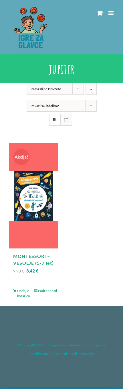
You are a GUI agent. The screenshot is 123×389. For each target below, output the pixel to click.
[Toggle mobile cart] (100, 13)
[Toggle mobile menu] (111, 13)
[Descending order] (91, 89)
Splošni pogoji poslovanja (75, 354)
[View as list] (66, 119)
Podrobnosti (46, 291)
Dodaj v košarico (23, 293)
